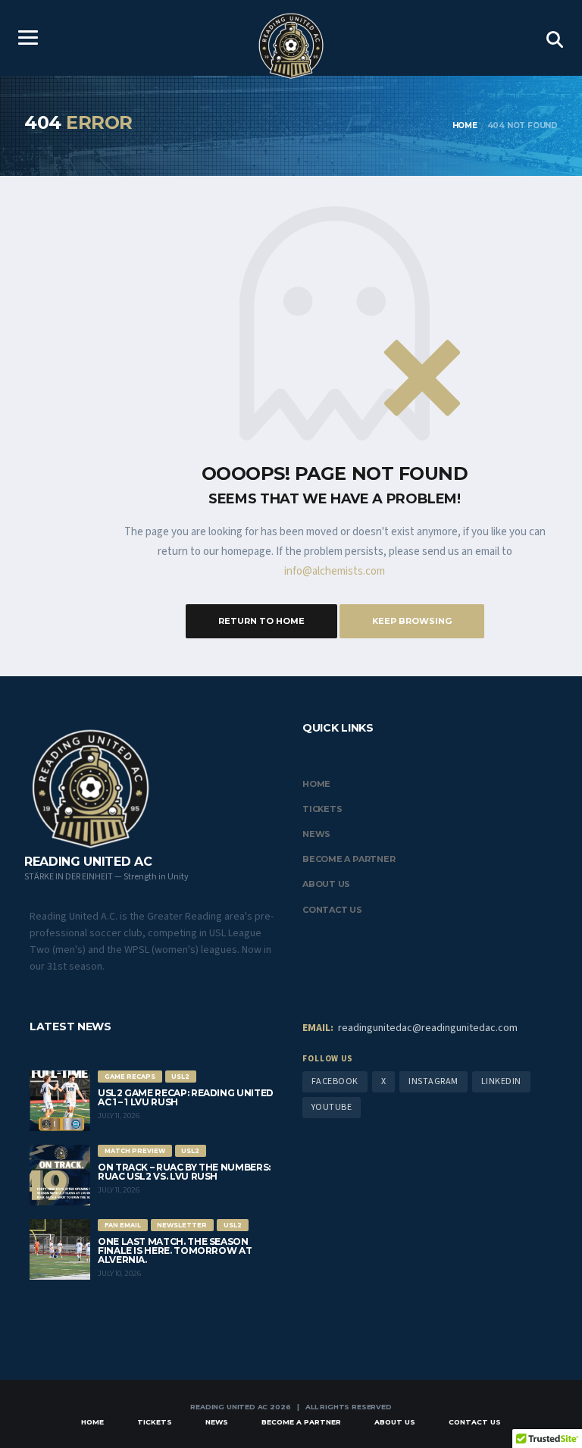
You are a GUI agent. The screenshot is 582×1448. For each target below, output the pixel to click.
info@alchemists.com (334, 571)
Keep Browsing (412, 621)
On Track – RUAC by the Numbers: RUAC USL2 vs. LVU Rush (184, 1171)
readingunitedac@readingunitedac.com (410, 1028)
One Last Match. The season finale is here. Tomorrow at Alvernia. (175, 1250)
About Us (326, 884)
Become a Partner (348, 859)
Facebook (334, 1081)
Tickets (322, 809)
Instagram (433, 1081)
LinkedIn (501, 1081)
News (316, 834)
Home (316, 784)
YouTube (331, 1107)
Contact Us (332, 909)
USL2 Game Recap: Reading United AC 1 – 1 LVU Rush (186, 1097)
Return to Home (261, 621)
